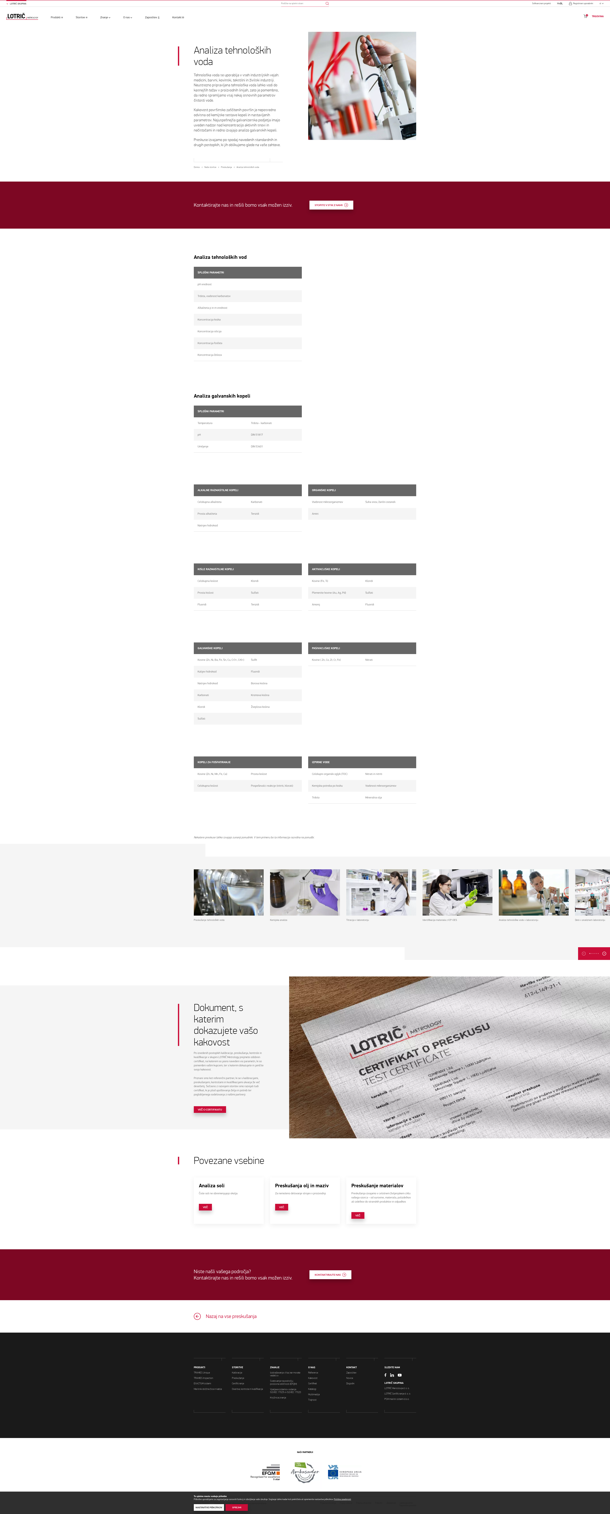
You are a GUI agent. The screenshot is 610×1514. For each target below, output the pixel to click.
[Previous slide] (584, 953)
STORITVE (237, 1367)
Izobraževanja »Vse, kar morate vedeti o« (285, 1374)
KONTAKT (351, 1367)
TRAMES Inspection (203, 1377)
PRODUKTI (199, 1367)
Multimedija (314, 1394)
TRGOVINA (598, 16)
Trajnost (312, 1399)
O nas (126, 17)
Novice (349, 1377)
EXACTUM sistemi (202, 1383)
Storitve (80, 17)
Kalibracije (237, 1372)
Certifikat (312, 1383)
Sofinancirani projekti (541, 3)
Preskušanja (238, 1377)
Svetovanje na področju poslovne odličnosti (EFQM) (283, 1382)
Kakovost (312, 1377)
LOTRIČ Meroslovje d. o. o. (397, 1388)
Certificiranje (238, 1383)
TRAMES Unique (202, 1372)
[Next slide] (604, 953)
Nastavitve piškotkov (209, 1507)
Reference (313, 1372)
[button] (598, 953)
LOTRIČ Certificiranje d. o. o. (397, 1393)
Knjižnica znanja (278, 1397)
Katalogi (312, 1388)
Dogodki (350, 1383)
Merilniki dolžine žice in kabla (208, 1388)
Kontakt (176, 17)
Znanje (104, 17)
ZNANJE (274, 1367)
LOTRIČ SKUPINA (393, 1383)
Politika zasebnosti (342, 1499)
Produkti (56, 17)
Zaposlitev (151, 17)
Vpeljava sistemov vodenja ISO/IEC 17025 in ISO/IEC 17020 (285, 1391)
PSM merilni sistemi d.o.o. (396, 1398)
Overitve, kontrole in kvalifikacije (247, 1388)
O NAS (311, 1367)
